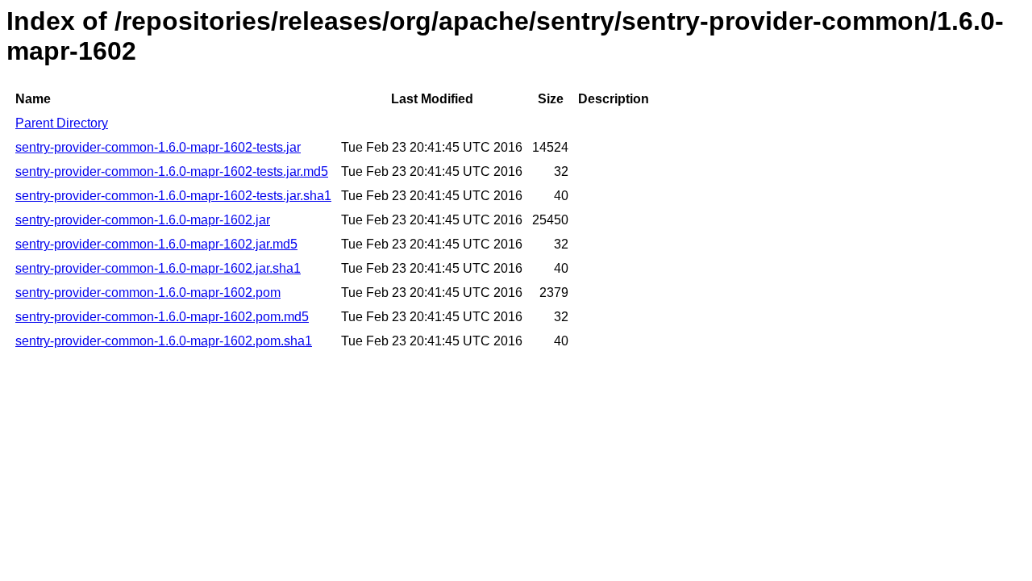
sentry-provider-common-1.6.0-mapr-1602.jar (142, 220)
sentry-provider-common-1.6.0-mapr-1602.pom (148, 292)
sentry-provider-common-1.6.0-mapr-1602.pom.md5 (162, 317)
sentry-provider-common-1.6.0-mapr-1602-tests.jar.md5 (171, 171)
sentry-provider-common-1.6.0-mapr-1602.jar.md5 (156, 244)
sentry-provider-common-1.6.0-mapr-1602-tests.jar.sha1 (173, 196)
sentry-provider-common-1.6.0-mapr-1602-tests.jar (158, 147)
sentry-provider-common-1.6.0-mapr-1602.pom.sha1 (163, 341)
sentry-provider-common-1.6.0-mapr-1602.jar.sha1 (158, 268)
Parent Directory (61, 123)
